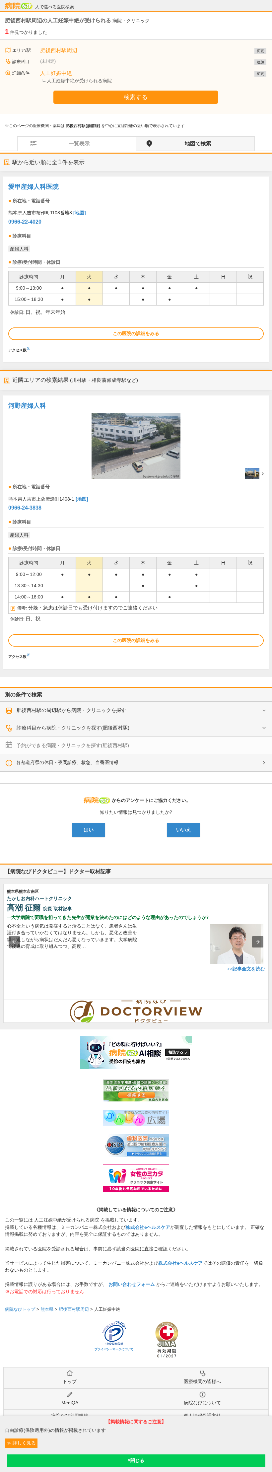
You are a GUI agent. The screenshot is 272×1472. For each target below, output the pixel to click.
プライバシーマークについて (114, 1349)
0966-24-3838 (24, 508)
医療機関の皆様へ (202, 1381)
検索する (136, 97)
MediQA (69, 1402)
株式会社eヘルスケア (148, 1227)
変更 (260, 51)
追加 (260, 62)
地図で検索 (198, 143)
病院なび (19, 6)
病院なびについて (202, 1402)
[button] (14, 941)
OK (136, 1460)
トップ (70, 1381)
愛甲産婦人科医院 (33, 186)
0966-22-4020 (24, 222)
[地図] (79, 212)
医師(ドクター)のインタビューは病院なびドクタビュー (268, 1003)
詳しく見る (23, 1442)
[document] (136, 266)
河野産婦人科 (27, 405)
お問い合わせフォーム (131, 1284)
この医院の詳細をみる (136, 333)
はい (89, 829)
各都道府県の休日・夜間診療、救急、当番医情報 (67, 762)
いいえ (183, 829)
